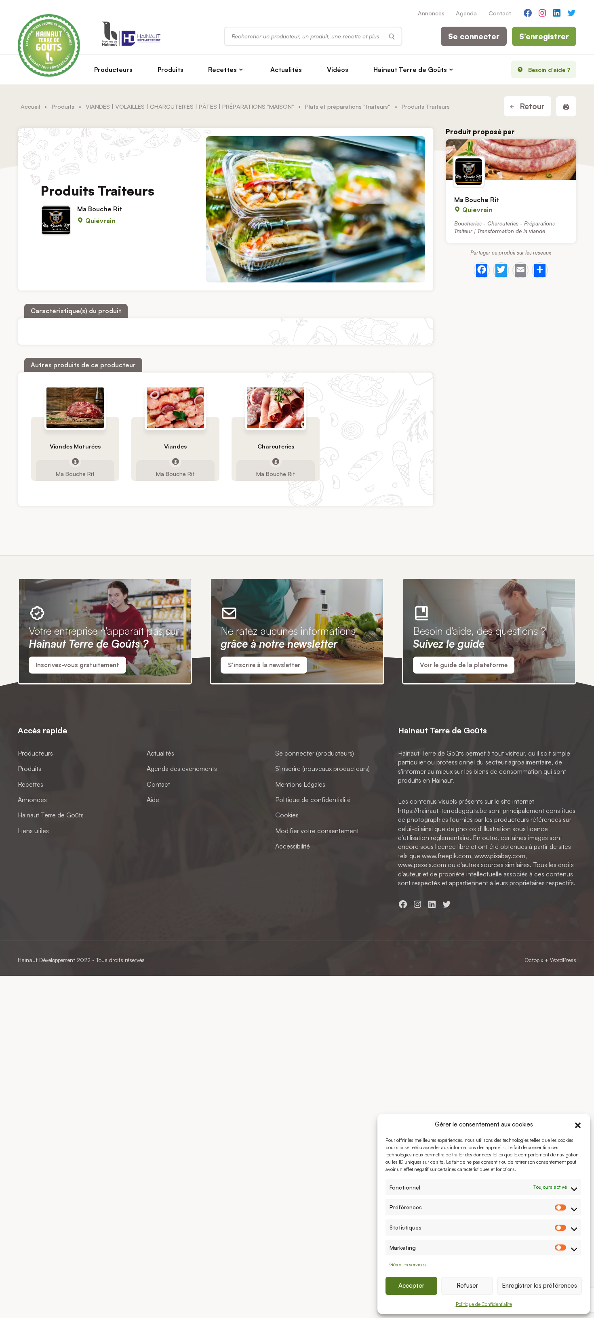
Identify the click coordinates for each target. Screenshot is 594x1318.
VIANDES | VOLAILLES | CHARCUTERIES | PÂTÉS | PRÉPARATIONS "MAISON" (190, 106)
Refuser (467, 1285)
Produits (170, 69)
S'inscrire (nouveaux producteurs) (322, 769)
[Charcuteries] (276, 407)
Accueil (30, 106)
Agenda (466, 13)
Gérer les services (408, 1264)
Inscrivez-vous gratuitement (77, 665)
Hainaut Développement (46, 959)
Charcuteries (275, 446)
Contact (500, 13)
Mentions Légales (300, 784)
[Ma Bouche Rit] (511, 159)
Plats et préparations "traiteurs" (347, 106)
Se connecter (473, 36)
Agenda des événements (182, 769)
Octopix (533, 959)
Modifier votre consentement (317, 831)
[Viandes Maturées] (75, 407)
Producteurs (113, 69)
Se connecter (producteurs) (314, 753)
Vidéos (337, 69)
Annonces (431, 13)
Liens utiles (33, 831)
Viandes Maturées (75, 446)
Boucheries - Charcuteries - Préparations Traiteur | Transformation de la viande (504, 227)
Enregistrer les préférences (539, 1285)
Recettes (222, 69)
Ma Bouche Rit (99, 209)
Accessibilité (292, 846)
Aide (153, 800)
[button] (578, 1124)
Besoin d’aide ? (549, 69)
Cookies (287, 815)
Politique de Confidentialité (484, 1304)
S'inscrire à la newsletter (264, 665)
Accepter (411, 1285)
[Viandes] (175, 407)
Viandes (175, 446)
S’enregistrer (544, 36)
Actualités (286, 69)
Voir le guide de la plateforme (464, 665)
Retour (531, 106)
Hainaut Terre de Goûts (410, 69)
